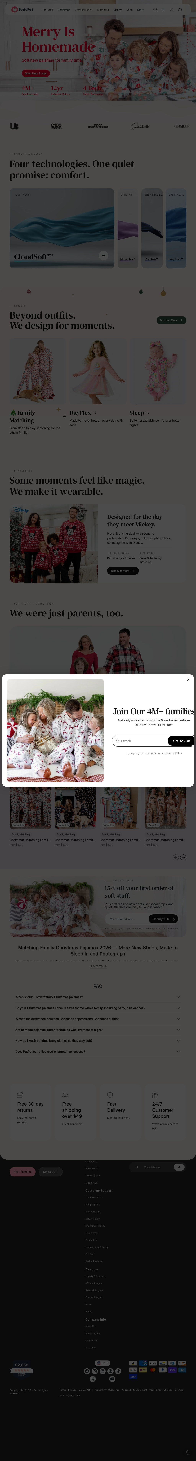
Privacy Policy (173, 753)
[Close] (188, 679)
